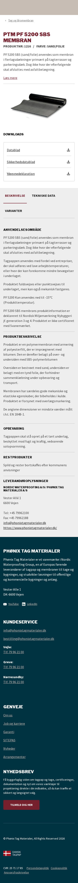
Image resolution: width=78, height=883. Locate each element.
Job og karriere (14, 723)
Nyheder (9, 748)
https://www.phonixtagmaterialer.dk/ (30, 528)
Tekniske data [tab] (43, 195)
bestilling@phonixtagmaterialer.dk (28, 639)
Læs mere (10, 78)
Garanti (8, 732)
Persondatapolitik (38, 868)
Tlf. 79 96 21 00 (13, 652)
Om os (7, 715)
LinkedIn (32, 604)
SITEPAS (9, 740)
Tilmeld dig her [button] (21, 805)
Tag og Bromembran (20, 20)
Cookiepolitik (59, 868)
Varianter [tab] (13, 211)
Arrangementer (14, 757)
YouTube (13, 604)
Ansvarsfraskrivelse (16, 872)
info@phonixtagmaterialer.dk (24, 523)
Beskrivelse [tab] (15, 195)
